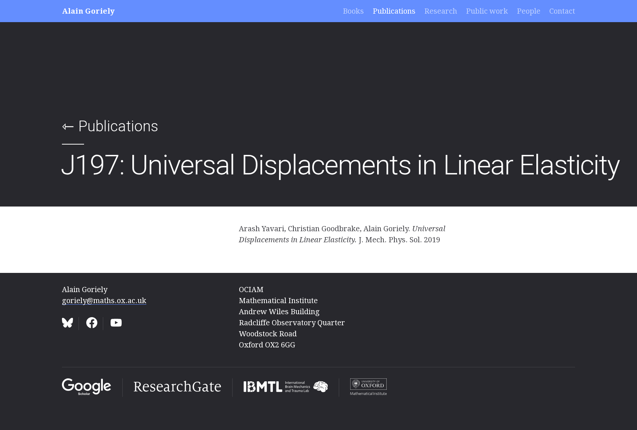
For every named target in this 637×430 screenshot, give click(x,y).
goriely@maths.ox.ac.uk (104, 300)
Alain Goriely (88, 11)
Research (440, 11)
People (528, 11)
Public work (487, 11)
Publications (394, 11)
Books (353, 11)
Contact (562, 11)
